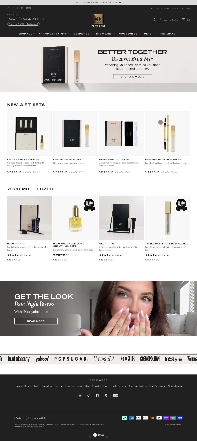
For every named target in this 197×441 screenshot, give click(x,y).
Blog (152, 8)
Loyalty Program (118, 386)
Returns (166, 8)
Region (12, 19)
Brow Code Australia (176, 424)
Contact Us (47, 386)
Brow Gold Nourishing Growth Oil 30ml (69, 245)
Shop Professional (30, 24)
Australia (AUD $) (30, 19)
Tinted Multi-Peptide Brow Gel (166, 244)
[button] (154, 20)
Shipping (159, 8)
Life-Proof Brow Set (67, 159)
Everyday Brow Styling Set (164, 159)
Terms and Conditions (64, 386)
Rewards (175, 8)
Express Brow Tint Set (115, 159)
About (188, 8)
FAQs (181, 8)
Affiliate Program (175, 386)
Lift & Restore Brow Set (24, 159)
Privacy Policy (83, 386)
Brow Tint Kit (16, 244)
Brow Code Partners (138, 386)
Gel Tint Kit (107, 244)
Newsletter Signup (100, 386)
